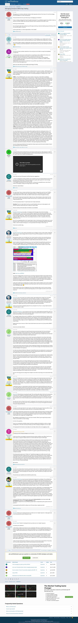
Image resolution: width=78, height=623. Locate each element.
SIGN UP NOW (26, 557)
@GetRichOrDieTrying (17, 212)
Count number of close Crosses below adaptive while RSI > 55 (24, 570)
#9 (52, 230)
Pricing (24, 4)
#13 (52, 376)
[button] (16, 4)
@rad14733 (15, 297)
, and (20, 66)
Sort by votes (53, 34)
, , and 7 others (20, 147)
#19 (52, 511)
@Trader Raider (16, 523)
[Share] (54, 12)
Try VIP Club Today (69, 596)
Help (67, 617)
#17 (52, 467)
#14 (52, 392)
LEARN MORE (35, 557)
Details (52, 621)
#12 (52, 329)
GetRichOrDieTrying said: (18, 431)
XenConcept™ (41, 621)
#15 (52, 406)
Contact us (51, 617)
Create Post (65, 27)
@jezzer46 (15, 378)
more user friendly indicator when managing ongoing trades (24, 567)
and (17, 31)
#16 (52, 429)
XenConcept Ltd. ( (48, 621)
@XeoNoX (15, 512)
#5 (52, 150)
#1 (55, 12)
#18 (52, 477)
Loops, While (14, 572)
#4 (52, 69)
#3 (52, 49)
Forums (7, 4)
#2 (52, 37)
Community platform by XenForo (39, 619)
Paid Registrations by (39, 620)
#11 (52, 309)
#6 (52, 174)
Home (70, 617)
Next (9, 34)
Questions (43, 564)
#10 (52, 295)
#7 (52, 190)
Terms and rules (57, 617)
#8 (52, 210)
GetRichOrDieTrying (9, 10)
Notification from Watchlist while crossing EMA (21, 575)
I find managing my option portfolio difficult (21, 564)
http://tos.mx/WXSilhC (19, 273)
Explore (19, 4)
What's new (13, 4)
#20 (52, 521)
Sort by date (48, 34)
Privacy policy (62, 617)
